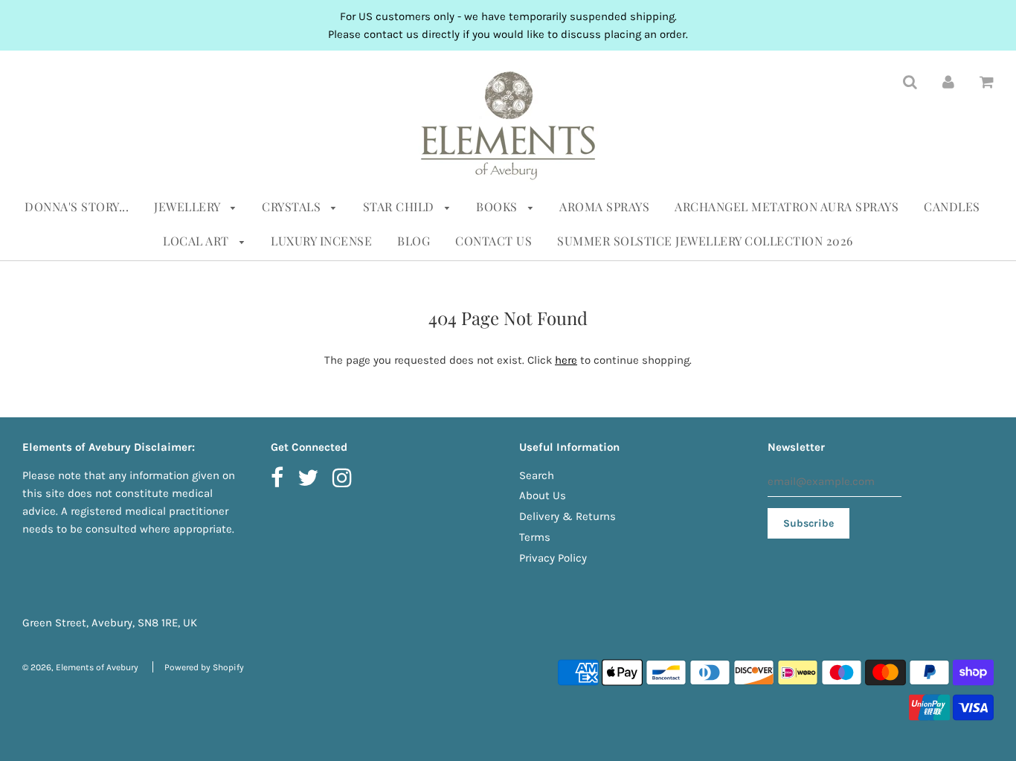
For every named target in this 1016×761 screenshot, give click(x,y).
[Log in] (948, 81)
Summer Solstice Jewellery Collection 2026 (705, 240)
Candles (952, 206)
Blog (413, 240)
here (566, 360)
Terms (534, 537)
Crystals (293, 206)
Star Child (400, 206)
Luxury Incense (321, 240)
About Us (542, 495)
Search (536, 475)
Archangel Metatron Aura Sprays (786, 206)
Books (498, 206)
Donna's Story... (77, 206)
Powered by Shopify (204, 667)
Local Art (197, 240)
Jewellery (188, 206)
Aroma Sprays (604, 206)
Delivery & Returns (567, 516)
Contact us (493, 240)
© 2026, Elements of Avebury (80, 667)
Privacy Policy (553, 558)
